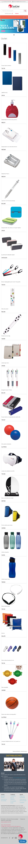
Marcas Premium (12, 798)
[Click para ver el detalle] (12, 54)
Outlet (11, 802)
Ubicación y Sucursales (4, 800)
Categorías (13, 796)
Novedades (13, 801)
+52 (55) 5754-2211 (7, 1)
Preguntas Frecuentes (22, 796)
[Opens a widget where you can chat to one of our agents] (23, 841)
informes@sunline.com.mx (19, 1)
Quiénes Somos (3, 796)
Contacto (22, 802)
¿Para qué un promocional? (23, 800)
